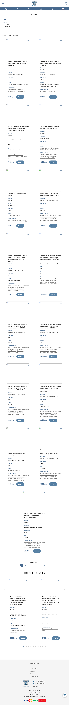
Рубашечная (13, 632)
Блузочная (43, 91)
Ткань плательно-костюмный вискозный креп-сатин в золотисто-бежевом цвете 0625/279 (18, 452)
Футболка (49, 158)
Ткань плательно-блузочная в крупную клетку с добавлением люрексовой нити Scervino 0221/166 (18, 600)
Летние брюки (20, 89)
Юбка (9, 93)
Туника (25, 156)
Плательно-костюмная (14, 221)
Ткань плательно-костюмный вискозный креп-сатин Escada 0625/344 (34, 515)
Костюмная (15, 220)
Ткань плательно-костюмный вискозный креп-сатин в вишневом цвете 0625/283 (50, 257)
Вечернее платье (50, 215)
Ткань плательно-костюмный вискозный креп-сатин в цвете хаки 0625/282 (50, 326)
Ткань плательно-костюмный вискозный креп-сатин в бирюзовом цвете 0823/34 (50, 193)
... (38, 565)
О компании (33, 668)
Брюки (9, 220)
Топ (24, 91)
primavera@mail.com (40, 683)
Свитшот (43, 158)
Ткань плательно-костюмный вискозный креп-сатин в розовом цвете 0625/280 (18, 326)
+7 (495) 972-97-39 (40, 681)
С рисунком (7, 26)
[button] (23, 646)
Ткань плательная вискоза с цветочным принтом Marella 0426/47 (50, 63)
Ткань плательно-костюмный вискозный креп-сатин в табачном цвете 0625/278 (50, 451)
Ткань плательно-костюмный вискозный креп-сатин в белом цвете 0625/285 (18, 388)
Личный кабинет (34, 676)
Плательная (19, 91)
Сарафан (17, 156)
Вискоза (5, 22)
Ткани (4, 19)
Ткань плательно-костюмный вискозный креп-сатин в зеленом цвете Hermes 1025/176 (18, 258)
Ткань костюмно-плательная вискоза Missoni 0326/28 (50, 127)
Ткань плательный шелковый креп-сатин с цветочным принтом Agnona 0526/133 (18, 128)
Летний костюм (44, 156)
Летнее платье (12, 89)
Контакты (32, 673)
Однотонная (7, 24)
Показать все (34, 562)
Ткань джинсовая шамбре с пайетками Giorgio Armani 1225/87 (18, 193)
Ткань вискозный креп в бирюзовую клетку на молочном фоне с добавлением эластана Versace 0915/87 (50, 600)
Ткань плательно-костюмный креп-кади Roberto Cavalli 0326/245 (18, 63)
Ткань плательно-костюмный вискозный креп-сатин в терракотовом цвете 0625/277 (50, 389)
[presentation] (4, 589)
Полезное (32, 671)
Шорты (23, 221)
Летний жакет (12, 91)
